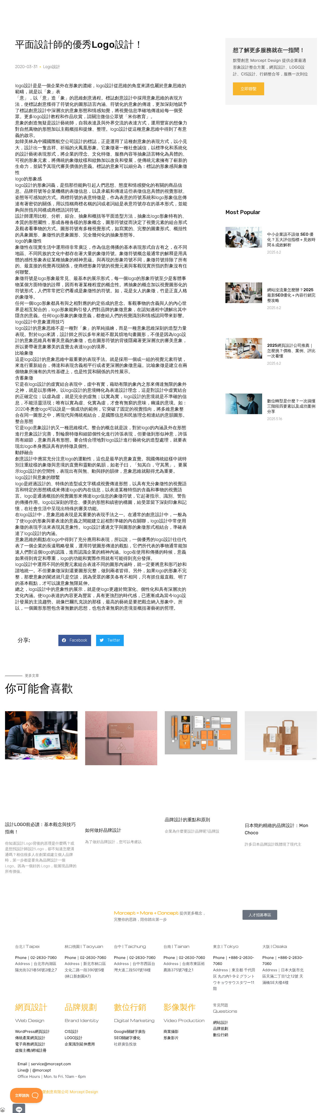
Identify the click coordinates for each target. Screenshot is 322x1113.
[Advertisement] (271, 148)
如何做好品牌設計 (103, 830)
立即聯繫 (248, 88)
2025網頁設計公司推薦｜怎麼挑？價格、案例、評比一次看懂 (291, 350)
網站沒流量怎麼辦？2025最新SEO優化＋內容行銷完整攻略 (291, 295)
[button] (74, 640)
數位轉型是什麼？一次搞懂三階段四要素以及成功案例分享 (291, 406)
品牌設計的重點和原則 (187, 819)
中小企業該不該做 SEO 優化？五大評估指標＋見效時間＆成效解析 (291, 239)
